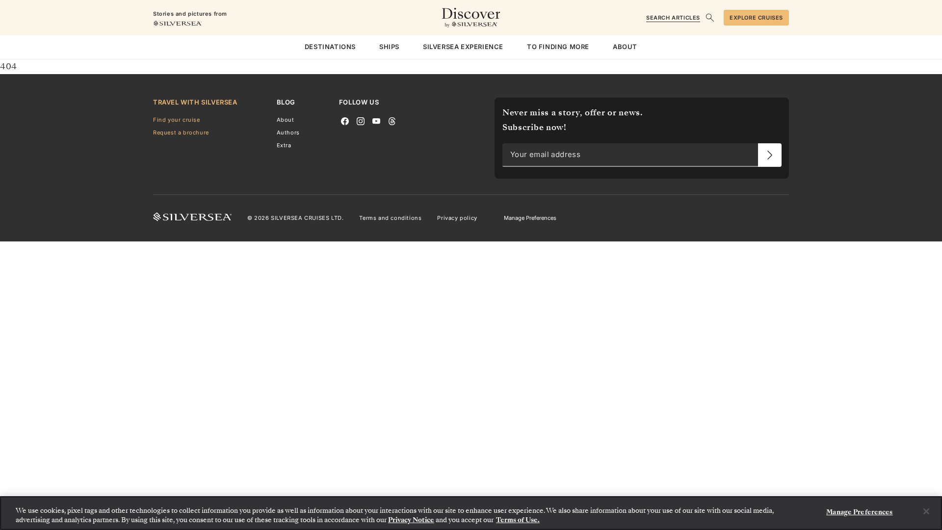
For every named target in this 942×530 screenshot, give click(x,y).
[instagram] (360, 120)
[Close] (926, 511)
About (285, 119)
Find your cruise (176, 119)
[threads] (392, 120)
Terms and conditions (390, 217)
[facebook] (345, 120)
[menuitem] (330, 47)
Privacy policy (457, 217)
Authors (288, 132)
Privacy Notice (411, 520)
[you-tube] (376, 120)
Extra (284, 145)
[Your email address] (770, 155)
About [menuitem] (625, 47)
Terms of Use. (518, 520)
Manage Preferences (530, 217)
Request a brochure (181, 132)
